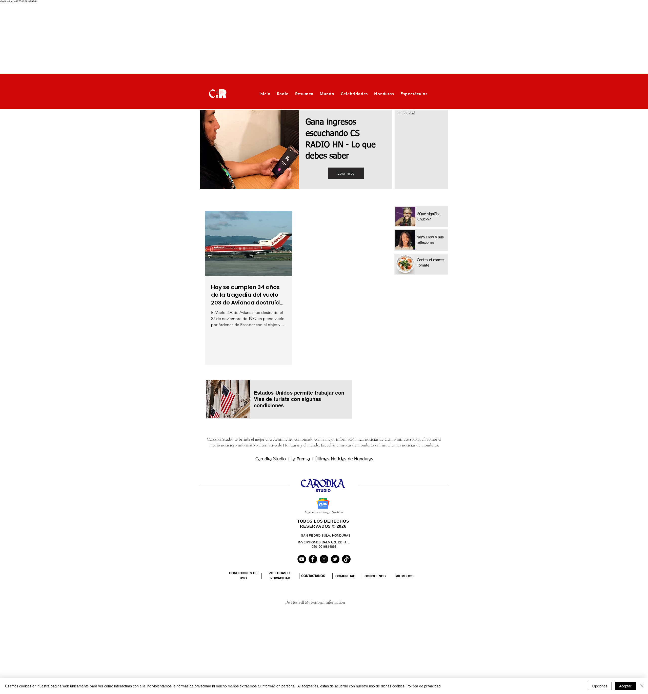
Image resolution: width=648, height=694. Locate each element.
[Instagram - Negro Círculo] (324, 559)
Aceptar (625, 685)
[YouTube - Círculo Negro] (301, 559)
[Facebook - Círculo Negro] (313, 559)
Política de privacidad (424, 685)
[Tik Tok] (346, 559)
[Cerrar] (642, 686)
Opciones (600, 685)
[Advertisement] (152, 38)
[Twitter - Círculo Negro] (335, 559)
